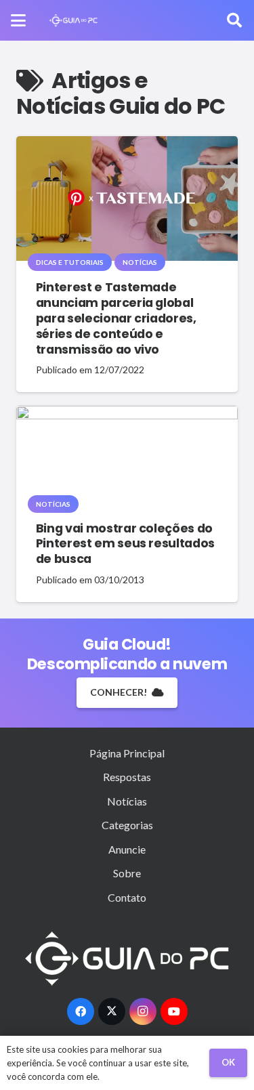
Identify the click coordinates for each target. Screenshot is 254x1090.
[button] (18, 20)
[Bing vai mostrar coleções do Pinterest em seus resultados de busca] (127, 455)
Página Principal (127, 753)
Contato (127, 897)
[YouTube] (174, 1011)
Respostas (127, 776)
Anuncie (127, 849)
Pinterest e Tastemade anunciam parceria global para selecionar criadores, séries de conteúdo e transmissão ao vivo (116, 318)
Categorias (127, 824)
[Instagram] (142, 1011)
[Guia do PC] (73, 20)
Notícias (127, 801)
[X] (111, 1011)
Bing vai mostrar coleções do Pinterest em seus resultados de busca (125, 544)
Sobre (127, 872)
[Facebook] (80, 1011)
